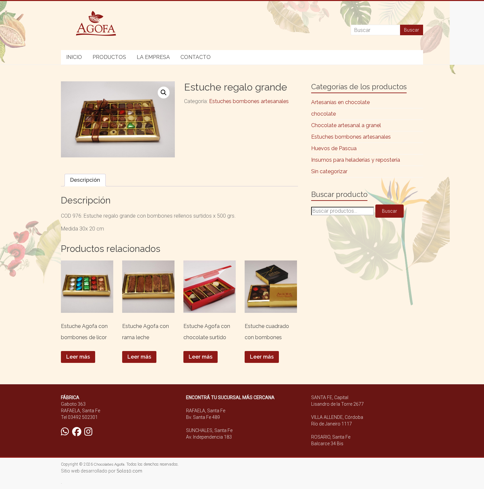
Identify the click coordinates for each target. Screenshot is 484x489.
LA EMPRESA (153, 57)
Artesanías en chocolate (340, 102)
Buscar (389, 211)
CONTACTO (195, 57)
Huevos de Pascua (334, 148)
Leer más (78, 357)
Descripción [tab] (85, 180)
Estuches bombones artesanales (249, 101)
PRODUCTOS (109, 57)
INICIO (74, 57)
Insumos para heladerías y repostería (355, 160)
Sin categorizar (329, 171)
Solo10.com (129, 471)
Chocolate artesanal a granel (346, 125)
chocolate (323, 114)
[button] (164, 92)
